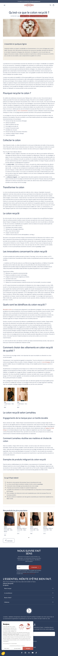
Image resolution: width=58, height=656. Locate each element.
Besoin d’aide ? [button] (29, 597)
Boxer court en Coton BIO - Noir (34, 529)
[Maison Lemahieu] (29, 5)
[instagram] (25, 653)
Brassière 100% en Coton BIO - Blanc (21, 529)
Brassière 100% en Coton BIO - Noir (48, 529)
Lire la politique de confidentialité (10, 643)
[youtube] (33, 653)
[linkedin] (29, 653)
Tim (5, 402)
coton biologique (46, 362)
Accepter (28, 648)
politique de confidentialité (29, 574)
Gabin (5, 527)
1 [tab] (28, 537)
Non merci (6, 648)
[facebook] (22, 653)
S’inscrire (35, 567)
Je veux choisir (17, 648)
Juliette (19, 527)
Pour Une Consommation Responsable (38, 16)
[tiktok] (36, 653)
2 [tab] (29, 537)
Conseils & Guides (25, 16)
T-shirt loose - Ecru (22, 404)
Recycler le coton (7, 309)
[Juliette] (22, 519)
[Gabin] (9, 519)
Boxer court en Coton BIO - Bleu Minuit (8, 530)
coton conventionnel (22, 110)
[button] (50, 5)
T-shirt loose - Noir (9, 404)
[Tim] (9, 394)
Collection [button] (29, 602)
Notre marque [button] (29, 588)
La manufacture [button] (29, 593)
